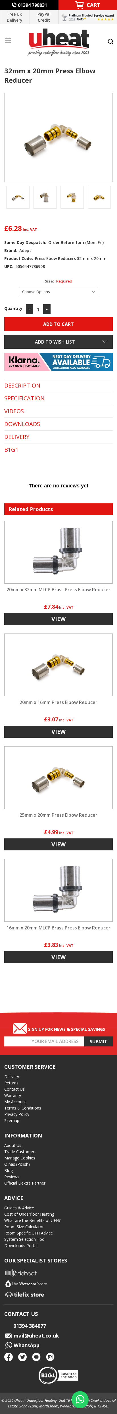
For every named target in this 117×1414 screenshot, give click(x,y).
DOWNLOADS (22, 424)
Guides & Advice (19, 1208)
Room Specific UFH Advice (28, 1233)
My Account (15, 1101)
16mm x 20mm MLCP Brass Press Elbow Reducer (58, 928)
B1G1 (11, 449)
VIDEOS (14, 411)
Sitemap (11, 1120)
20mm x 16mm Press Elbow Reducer (58, 702)
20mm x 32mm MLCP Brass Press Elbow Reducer (58, 589)
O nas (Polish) (17, 1164)
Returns (11, 1083)
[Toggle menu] (8, 41)
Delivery (11, 1076)
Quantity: (14, 308)
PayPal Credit (44, 17)
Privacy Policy (16, 1114)
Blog (8, 1170)
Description (22, 385)
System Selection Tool (24, 1239)
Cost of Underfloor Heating (29, 1214)
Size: (58, 281)
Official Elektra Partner (24, 1183)
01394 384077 (29, 1325)
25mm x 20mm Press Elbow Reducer (58, 815)
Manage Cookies (19, 1158)
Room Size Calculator (24, 1226)
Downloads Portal (20, 1245)
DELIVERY (16, 436)
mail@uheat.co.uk (35, 1335)
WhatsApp (25, 1345)
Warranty (12, 1095)
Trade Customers (20, 1151)
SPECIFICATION (24, 398)
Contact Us (14, 1089)
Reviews (11, 1176)
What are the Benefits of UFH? (32, 1220)
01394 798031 (32, 5)
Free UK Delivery (14, 17)
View (58, 619)
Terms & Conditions (22, 1108)
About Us (12, 1145)
